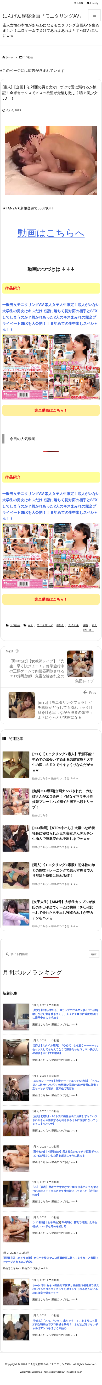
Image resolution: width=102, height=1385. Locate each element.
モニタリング (45, 625)
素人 (94, 625)
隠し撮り (88, 630)
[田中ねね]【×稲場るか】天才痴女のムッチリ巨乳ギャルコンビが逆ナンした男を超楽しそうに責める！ (65, 1153)
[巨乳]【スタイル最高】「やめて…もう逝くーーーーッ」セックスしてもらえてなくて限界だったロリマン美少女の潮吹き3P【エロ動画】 (65, 1049)
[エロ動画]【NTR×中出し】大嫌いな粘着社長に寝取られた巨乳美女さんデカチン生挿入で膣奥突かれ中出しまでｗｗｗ (63, 833)
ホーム (9, 57)
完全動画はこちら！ (51, 410)
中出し (60, 625)
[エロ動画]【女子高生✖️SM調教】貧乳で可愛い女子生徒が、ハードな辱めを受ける (64, 1224)
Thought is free (73, 1371)
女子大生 (73, 625)
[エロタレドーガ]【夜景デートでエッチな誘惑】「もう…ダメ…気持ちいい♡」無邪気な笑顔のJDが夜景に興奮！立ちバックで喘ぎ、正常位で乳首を (65, 1084)
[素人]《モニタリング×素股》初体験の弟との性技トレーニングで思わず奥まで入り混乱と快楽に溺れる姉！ (63, 870)
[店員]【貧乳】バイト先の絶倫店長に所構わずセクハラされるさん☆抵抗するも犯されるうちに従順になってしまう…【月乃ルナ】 (65, 1120)
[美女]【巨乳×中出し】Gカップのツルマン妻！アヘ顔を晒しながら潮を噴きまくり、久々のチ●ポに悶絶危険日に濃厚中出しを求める (65, 1013)
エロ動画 (28, 57)
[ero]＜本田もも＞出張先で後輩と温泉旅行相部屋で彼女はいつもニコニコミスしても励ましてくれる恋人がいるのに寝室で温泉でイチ (65, 1289)
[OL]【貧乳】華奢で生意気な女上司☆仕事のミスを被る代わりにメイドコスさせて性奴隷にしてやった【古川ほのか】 (65, 1190)
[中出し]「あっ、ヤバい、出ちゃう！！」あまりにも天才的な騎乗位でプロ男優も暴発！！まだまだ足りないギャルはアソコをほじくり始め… (65, 1324)
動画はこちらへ (51, 233)
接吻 (85, 625)
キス (30, 625)
